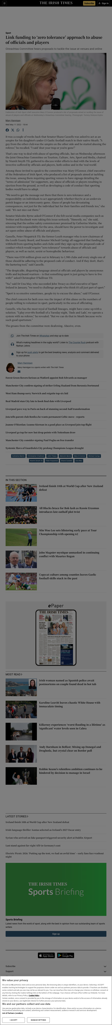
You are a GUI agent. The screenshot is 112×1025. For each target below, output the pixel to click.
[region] (56, 1000)
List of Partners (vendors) (12, 1013)
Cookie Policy (34, 995)
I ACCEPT (13, 1020)
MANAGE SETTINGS (38, 1020)
